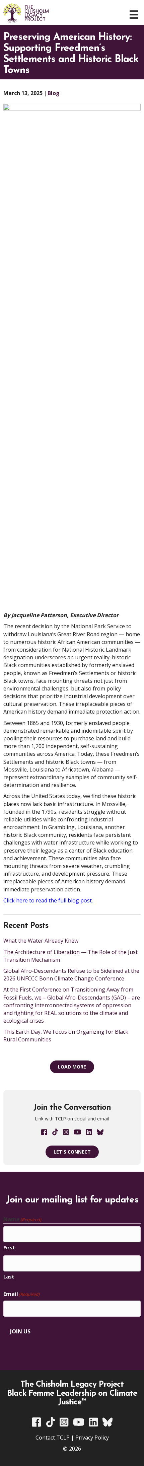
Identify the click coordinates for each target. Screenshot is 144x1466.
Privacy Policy (92, 1437)
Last (8, 1276)
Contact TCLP (52, 1437)
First (9, 1247)
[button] (72, 1066)
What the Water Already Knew (40, 940)
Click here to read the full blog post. (48, 900)
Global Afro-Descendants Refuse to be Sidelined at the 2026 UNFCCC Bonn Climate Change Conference (71, 974)
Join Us (20, 1331)
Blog (54, 93)
